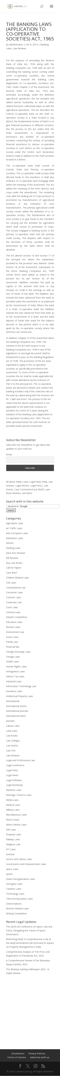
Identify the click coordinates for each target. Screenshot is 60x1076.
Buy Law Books (14, 562)
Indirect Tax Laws (15, 676)
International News (16, 715)
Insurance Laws (14, 691)
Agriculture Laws (14, 523)
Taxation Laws (13, 888)
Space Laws (12, 869)
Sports (9, 874)
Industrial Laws (14, 681)
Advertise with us (39, 1057)
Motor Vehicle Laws (16, 824)
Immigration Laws (15, 671)
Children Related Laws (17, 577)
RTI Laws (11, 849)
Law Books (12, 735)
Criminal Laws (13, 612)
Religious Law (13, 844)
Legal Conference (15, 765)
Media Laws (12, 799)
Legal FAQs (12, 770)
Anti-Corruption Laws (17, 533)
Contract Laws (13, 597)
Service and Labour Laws (19, 859)
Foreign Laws (13, 656)
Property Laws (13, 834)
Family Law (12, 641)
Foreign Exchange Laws (18, 651)
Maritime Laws (13, 789)
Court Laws (12, 607)
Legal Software (14, 780)
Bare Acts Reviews (15, 552)
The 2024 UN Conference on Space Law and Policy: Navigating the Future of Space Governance (29, 930)
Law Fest (11, 750)
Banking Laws (13, 547)
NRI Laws (11, 829)
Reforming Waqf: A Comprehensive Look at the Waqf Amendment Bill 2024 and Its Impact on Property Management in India (30, 943)
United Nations (14, 903)
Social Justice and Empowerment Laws (26, 864)
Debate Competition (16, 617)
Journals (10, 720)
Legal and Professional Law (20, 760)
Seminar (10, 854)
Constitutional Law (15, 587)
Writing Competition (16, 913)
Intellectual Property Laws (19, 696)
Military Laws (13, 809)
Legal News (12, 775)
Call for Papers (13, 567)
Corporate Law (14, 602)
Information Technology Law (21, 686)
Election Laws (13, 627)
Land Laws (11, 730)
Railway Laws (13, 839)
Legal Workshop (14, 785)
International (12, 701)
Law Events (12, 745)
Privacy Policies (36, 1053)
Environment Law (15, 632)
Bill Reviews (12, 557)
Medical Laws (13, 804)
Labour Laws (13, 725)
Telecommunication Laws (19, 898)
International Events (16, 706)
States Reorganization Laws (20, 878)
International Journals (17, 710)
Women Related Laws (17, 908)
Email (9, 454)
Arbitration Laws (14, 538)
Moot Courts (12, 819)
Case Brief (11, 572)
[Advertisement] (30, 1010)
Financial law (12, 646)
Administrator (16, 44)
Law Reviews (19, 48)
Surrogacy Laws (14, 883)
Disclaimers (18, 1053)
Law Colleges (13, 740)
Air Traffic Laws (14, 528)
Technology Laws (15, 893)
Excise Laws (12, 636)
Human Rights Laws (16, 666)
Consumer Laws (14, 592)
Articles (10, 542)
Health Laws (12, 661)
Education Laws (14, 622)
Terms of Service (16, 1057)
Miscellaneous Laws (16, 814)
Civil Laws (11, 582)
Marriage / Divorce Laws (19, 794)
